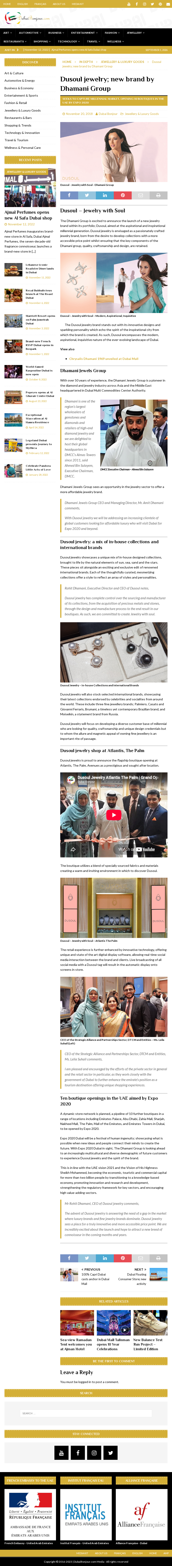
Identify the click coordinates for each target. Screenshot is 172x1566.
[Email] (168, 4)
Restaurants (14, 41)
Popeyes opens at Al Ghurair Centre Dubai (40, 394)
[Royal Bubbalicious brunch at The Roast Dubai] (13, 295)
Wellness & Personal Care (22, 147)
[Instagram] (144, 4)
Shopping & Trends (17, 125)
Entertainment (83, 32)
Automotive (29, 32)
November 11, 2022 (39, 277)
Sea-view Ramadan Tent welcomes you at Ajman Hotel (76, 1344)
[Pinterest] (160, 4)
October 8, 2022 (38, 379)
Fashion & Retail (15, 103)
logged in (84, 1382)
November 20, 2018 (79, 114)
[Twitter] (152, 4)
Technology (67, 41)
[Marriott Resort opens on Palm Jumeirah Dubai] (13, 321)
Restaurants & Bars (18, 118)
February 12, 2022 (39, 453)
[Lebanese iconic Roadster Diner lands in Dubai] (13, 269)
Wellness (114, 41)
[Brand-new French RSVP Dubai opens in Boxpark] (13, 346)
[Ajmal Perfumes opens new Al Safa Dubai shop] (30, 187)
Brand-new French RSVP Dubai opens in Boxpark (39, 345)
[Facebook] (137, 4)
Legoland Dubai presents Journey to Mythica (39, 444)
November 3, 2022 (39, 328)
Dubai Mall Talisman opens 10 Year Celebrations (113, 1344)
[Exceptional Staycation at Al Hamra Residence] (13, 420)
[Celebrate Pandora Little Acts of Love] (13, 470)
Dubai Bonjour (108, 114)
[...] (34, 251)
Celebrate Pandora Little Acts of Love (38, 467)
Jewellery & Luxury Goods (142, 114)
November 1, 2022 (39, 354)
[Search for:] (86, 1413)
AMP (166, 1553)
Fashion (111, 32)
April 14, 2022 (36, 427)
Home (7, 3)
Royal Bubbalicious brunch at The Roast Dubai (39, 294)
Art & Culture (14, 73)
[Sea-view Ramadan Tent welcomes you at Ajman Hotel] (77, 1323)
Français (40, 3)
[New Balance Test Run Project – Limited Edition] (150, 1323)
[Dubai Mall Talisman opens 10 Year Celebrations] (114, 1323)
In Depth (86, 62)
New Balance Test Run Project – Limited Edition (147, 1344)
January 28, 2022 (38, 474)
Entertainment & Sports (21, 95)
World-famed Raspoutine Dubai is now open (39, 370)
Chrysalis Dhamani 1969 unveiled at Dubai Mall (103, 359)
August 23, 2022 (38, 401)
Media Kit (78, 3)
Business (54, 32)
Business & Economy (19, 88)
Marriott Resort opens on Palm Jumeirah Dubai (40, 319)
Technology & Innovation (22, 133)
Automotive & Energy (19, 80)
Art (6, 32)
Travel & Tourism (16, 140)
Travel (92, 41)
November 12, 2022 (21, 224)
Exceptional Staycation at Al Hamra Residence (37, 418)
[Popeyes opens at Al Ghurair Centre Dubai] (13, 397)
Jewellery (134, 32)
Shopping (41, 41)
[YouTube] (129, 4)
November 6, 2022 (39, 302)
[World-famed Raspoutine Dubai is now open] (13, 371)
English (22, 3)
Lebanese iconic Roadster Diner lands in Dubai (40, 268)
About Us (59, 3)
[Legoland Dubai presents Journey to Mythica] (13, 445)
